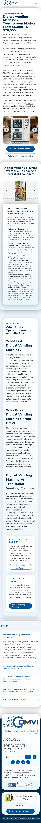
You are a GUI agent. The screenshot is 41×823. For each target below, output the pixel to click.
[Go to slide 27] (11, 198)
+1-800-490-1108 (11, 740)
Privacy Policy (14, 818)
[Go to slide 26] (9, 198)
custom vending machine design (18, 104)
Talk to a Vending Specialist (20, 156)
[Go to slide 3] (18, 142)
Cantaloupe (22, 456)
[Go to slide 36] (29, 198)
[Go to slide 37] (31, 198)
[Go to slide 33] (23, 198)
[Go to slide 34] (25, 198)
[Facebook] (28, 762)
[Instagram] (13, 762)
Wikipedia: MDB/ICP (9, 90)
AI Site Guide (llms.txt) (24, 818)
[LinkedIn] (18, 762)
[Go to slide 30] (17, 198)
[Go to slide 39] (35, 198)
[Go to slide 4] (20, 142)
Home (5, 13)
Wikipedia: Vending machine (11, 65)
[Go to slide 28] (13, 198)
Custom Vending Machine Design (18, 566)
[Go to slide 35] (27, 198)
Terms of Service (6, 818)
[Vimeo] (35, 757)
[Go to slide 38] (33, 198)
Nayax (27, 283)
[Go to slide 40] (37, 198)
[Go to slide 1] (14, 142)
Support (20, 806)
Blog (28, 757)
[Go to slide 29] (15, 198)
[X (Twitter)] (23, 762)
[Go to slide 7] (26, 142)
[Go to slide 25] (7, 198)
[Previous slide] (6, 129)
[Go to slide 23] (3, 198)
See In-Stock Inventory (20, 148)
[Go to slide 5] (22, 142)
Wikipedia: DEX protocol (16, 283)
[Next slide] (34, 129)
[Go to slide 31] (19, 198)
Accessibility (33, 818)
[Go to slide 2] (16, 142)
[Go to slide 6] (24, 142)
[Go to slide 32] (21, 198)
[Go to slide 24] (5, 198)
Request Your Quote (22, 811)
